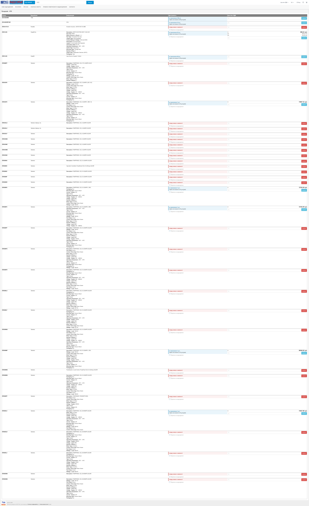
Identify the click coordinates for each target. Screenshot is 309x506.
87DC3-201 (4, 32)
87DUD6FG (4, 248)
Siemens (33, 63)
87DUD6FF (4, 228)
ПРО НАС (25, 7)
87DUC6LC (4, 128)
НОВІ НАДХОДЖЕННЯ (7, 7)
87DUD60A (4, 160)
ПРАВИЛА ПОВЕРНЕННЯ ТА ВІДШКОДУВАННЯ (55, 7)
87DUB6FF (4, 63)
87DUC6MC (5, 144)
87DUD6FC (4, 207)
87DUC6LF (4, 133)
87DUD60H (4, 182)
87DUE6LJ (4, 452)
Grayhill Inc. (33, 32)
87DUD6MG (5, 369)
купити (304, 18)
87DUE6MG (5, 479)
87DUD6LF (4, 310)
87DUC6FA (4, 82)
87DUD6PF (4, 396)
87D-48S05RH (5, 17)
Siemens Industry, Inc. (36, 122)
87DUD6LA (4, 290)
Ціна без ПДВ (284, 2)
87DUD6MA (5, 329)
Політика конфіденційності (33, 504)
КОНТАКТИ (72, 7)
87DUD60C (4, 166)
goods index (10, 502)
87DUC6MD (5, 149)
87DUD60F (4, 176)
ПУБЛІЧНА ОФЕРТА (36, 7)
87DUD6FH (4, 269)
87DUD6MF (4, 350)
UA (291, 2)
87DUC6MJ (4, 155)
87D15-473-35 (5, 26)
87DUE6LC (4, 410)
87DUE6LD (4, 431)
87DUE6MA (5, 473)
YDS (32, 17)
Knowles (33, 26)
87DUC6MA (5, 139)
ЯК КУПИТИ (18, 7)
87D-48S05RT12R (6, 22)
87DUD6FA (4, 187)
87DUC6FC (4, 102)
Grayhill (32, 56)
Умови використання (44, 504)
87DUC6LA (4, 122)
